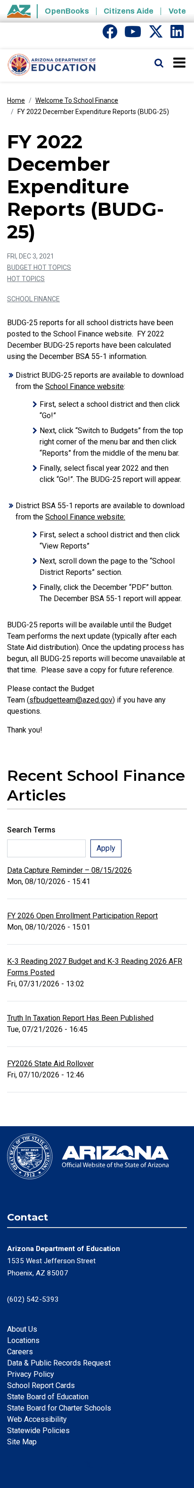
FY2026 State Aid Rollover (50, 1063)
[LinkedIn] (177, 34)
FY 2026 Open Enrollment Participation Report (82, 915)
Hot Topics (26, 278)
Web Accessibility (37, 1419)
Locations (23, 1340)
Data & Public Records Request (59, 1362)
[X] (155, 34)
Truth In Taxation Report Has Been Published (80, 1018)
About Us (22, 1329)
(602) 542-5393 (33, 1299)
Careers (20, 1351)
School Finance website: (85, 516)
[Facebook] (109, 34)
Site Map (22, 1441)
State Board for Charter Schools (59, 1408)
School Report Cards (41, 1385)
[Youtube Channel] (132, 34)
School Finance (33, 299)
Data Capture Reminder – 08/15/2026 (69, 870)
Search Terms (31, 829)
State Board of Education (48, 1396)
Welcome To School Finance (76, 100)
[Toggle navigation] (180, 62)
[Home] (48, 65)
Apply (106, 848)
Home (16, 100)
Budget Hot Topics (39, 267)
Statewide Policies (38, 1430)
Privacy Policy (30, 1374)
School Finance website (84, 386)
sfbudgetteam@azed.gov (71, 699)
